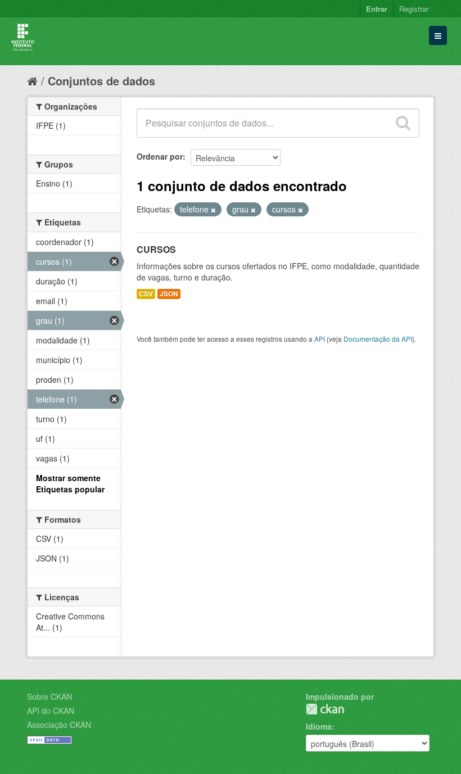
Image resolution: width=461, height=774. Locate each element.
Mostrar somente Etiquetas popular (70, 483)
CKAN (325, 709)
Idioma (319, 726)
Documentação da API (378, 338)
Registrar (413, 8)
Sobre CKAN (49, 696)
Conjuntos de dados (101, 81)
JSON (169, 293)
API (319, 338)
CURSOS (156, 249)
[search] (403, 123)
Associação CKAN (59, 724)
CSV (146, 293)
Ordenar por (160, 156)
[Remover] (213, 209)
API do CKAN (50, 710)
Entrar (376, 8)
